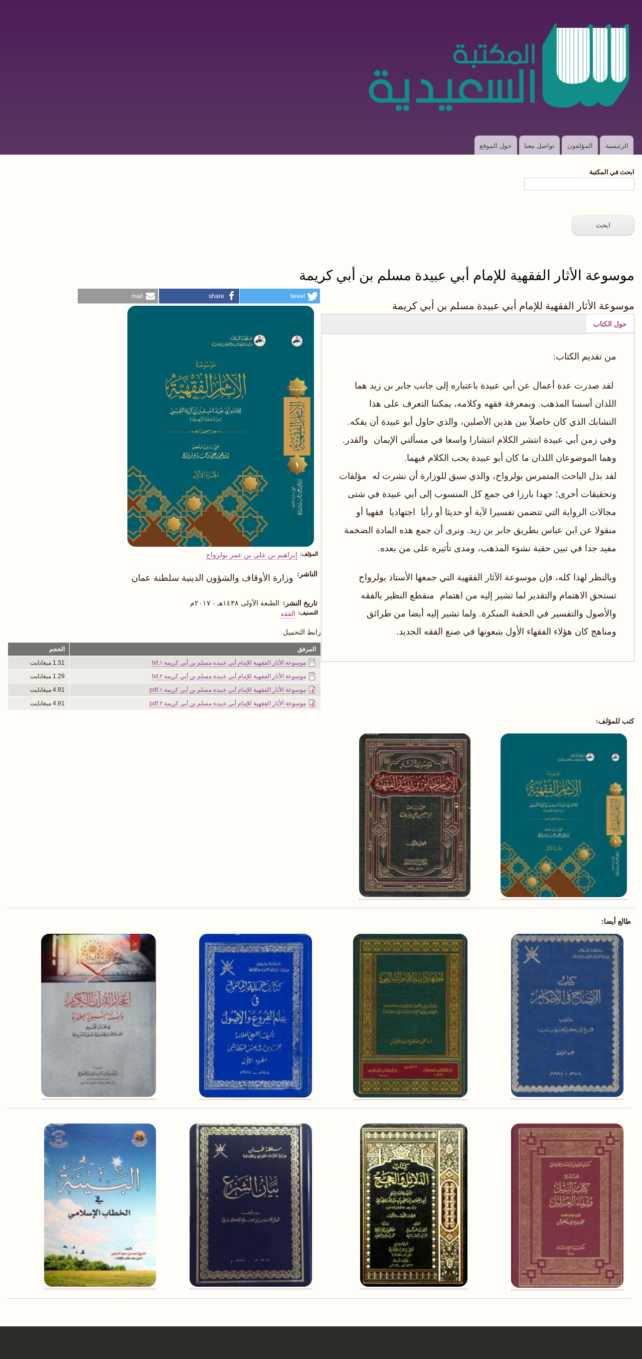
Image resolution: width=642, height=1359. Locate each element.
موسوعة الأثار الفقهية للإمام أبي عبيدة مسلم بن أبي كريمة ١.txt (229, 662)
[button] (280, 296)
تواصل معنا (539, 145)
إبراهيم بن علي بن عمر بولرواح (251, 554)
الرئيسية (616, 145)
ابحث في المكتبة (611, 171)
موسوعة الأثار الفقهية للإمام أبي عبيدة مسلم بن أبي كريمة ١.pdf (227, 689)
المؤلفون (580, 145)
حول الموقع (495, 145)
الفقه (287, 613)
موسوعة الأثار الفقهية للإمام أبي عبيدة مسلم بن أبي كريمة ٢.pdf (227, 703)
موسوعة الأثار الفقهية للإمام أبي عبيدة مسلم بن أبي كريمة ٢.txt (229, 676)
